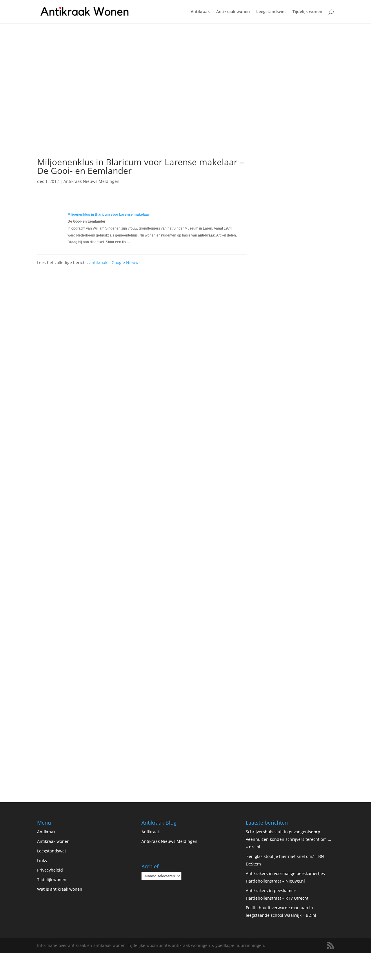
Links (42, 860)
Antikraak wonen (233, 12)
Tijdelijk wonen (307, 12)
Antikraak (200, 12)
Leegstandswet (271, 12)
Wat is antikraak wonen (59, 889)
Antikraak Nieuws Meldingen (91, 181)
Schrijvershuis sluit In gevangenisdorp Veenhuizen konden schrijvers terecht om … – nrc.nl (288, 839)
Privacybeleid (50, 870)
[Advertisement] (142, 110)
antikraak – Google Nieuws (115, 262)
